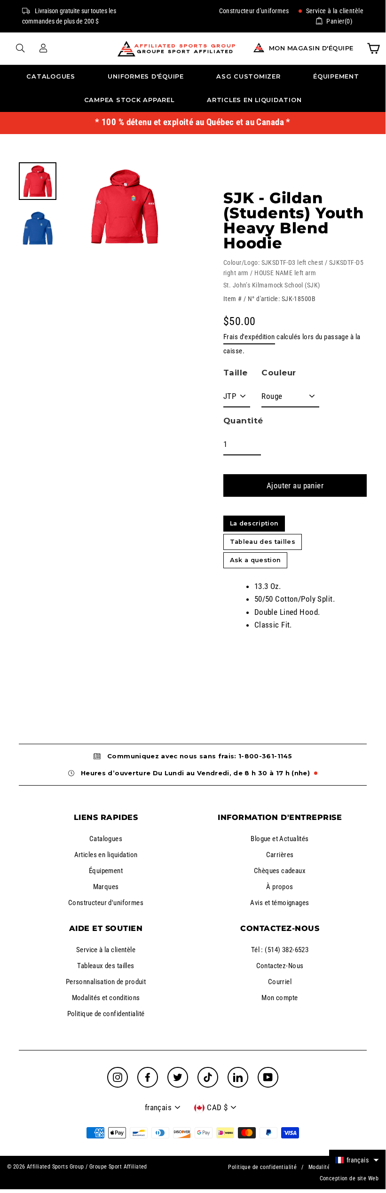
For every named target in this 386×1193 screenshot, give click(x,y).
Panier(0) (339, 21)
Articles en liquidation (254, 99)
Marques (106, 887)
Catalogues (50, 76)
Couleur (278, 372)
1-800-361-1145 (265, 756)
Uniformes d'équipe (146, 76)
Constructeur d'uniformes (254, 11)
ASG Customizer (248, 76)
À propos (279, 887)
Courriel (279, 982)
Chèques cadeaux (280, 871)
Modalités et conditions (106, 998)
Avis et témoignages (279, 903)
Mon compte (279, 998)
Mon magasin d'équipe (311, 48)
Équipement (336, 76)
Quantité (243, 420)
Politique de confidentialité (106, 1014)
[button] (357, 1160)
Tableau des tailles (262, 541)
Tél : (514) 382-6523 (280, 950)
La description (254, 523)
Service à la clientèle (333, 11)
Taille (235, 372)
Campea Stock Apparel (129, 99)
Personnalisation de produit (106, 982)
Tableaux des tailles (105, 966)
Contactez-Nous (280, 966)
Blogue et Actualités (280, 839)
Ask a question (255, 560)
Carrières (280, 855)
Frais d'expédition (249, 337)
